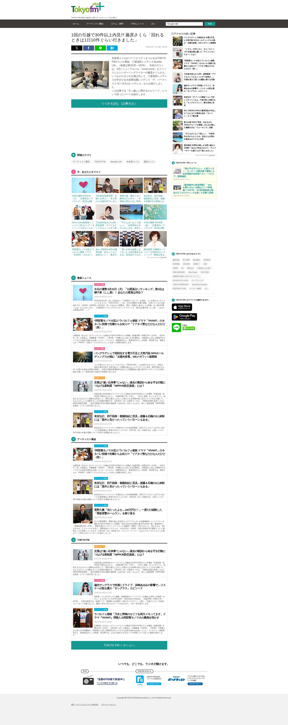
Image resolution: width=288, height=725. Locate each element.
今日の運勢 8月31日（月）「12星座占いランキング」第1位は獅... (83, 198)
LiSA (205, 264)
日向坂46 (186, 264)
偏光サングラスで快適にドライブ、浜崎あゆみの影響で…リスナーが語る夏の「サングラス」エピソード (199, 88)
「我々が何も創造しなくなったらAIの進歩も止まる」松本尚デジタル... (131, 252)
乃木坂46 (206, 260)
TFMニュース (137, 24)
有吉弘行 (190, 268)
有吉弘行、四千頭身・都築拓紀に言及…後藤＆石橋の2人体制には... (155, 198)
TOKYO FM (100, 161)
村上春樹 (186, 260)
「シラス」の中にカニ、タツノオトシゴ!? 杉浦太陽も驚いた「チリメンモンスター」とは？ (199, 52)
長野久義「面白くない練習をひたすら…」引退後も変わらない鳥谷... (131, 198)
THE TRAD (205, 272)
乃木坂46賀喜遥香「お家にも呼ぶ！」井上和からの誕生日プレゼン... (107, 198)
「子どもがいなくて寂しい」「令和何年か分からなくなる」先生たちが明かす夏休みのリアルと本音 (199, 136)
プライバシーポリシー (108, 704)
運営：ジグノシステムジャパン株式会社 (84, 704)
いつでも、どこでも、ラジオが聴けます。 (144, 663)
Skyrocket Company (199, 284)
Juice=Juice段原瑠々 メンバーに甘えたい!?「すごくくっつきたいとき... (83, 225)
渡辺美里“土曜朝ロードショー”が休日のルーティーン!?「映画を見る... (155, 252)
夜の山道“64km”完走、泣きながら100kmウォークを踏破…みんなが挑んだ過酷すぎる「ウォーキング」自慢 (199, 125)
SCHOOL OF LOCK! (180, 280)
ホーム (76, 24)
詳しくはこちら (119, 297)
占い (153, 24)
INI (182, 268)
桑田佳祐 (176, 260)
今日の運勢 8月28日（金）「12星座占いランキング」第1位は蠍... (155, 225)
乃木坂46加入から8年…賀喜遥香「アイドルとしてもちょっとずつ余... (107, 225)
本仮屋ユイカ (132, 161)
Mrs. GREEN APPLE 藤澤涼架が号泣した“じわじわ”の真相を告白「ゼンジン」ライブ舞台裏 (200, 113)
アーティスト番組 (95, 24)
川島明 (175, 268)
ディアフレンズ (197, 280)
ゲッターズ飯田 (195, 288)
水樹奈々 (196, 264)
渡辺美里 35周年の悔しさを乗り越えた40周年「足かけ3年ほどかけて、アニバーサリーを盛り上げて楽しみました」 (200, 148)
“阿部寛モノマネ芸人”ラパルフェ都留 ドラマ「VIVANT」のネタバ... (83, 252)
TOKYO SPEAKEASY (181, 284)
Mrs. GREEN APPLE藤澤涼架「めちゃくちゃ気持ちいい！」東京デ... (107, 252)
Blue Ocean (193, 272)
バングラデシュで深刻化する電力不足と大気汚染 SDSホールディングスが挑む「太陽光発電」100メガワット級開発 (200, 40)
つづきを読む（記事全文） (119, 103)
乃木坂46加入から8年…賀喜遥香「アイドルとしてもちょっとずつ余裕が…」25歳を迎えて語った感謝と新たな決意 (200, 76)
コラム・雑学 (117, 24)
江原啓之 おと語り (204, 268)
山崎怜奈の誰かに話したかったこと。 (187, 276)
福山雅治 (196, 260)
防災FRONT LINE (179, 288)
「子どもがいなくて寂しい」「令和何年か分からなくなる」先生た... (131, 225)
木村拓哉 (176, 264)
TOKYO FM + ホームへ (119, 645)
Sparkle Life (116, 161)
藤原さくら (149, 161)
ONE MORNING (179, 272)
